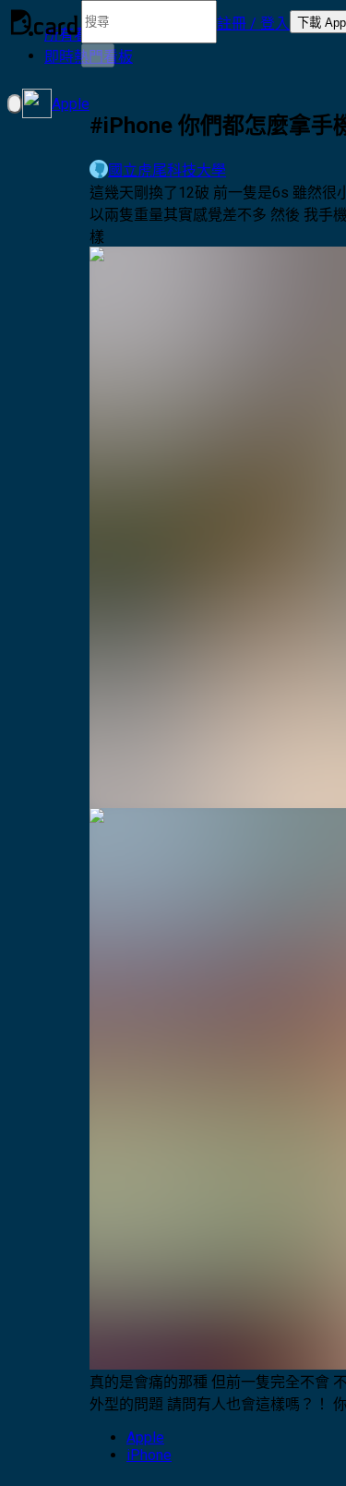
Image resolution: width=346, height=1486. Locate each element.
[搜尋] (97, 55)
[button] (253, 22)
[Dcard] (44, 22)
